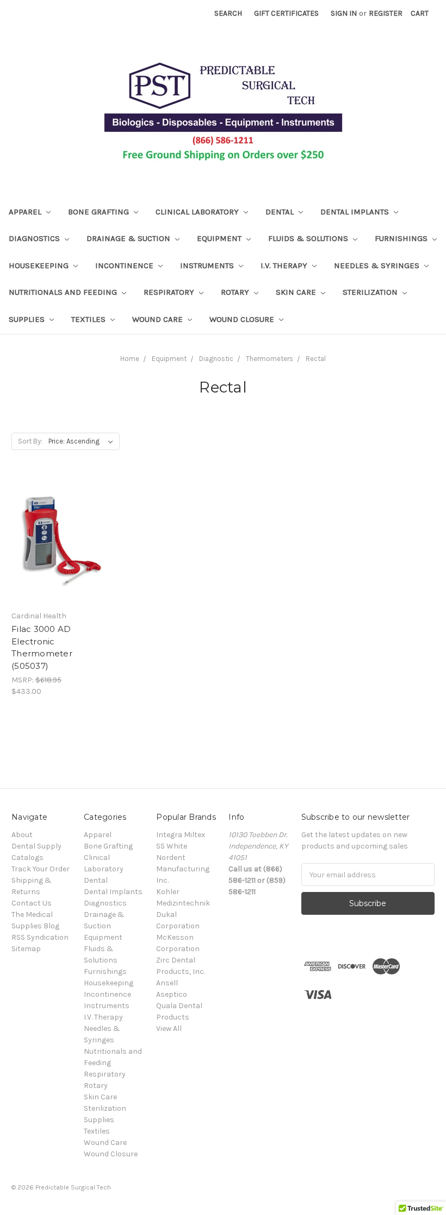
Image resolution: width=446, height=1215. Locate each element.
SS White (171, 846)
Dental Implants (355, 212)
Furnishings (402, 238)
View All (169, 1028)
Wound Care (158, 319)
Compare (57, 550)
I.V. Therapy (285, 265)
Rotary (236, 292)
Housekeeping (40, 265)
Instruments (208, 265)
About (22, 834)
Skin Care (297, 292)
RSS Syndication (40, 937)
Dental (280, 212)
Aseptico (171, 994)
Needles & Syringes (378, 265)
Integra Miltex (180, 834)
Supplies (28, 319)
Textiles (89, 319)
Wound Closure (242, 319)
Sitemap (26, 948)
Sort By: (30, 441)
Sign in (344, 13)
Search (228, 13)
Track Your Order (40, 869)
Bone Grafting (99, 212)
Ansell (167, 983)
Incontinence (125, 265)
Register (385, 13)
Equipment (220, 238)
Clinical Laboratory (198, 212)
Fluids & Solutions (309, 238)
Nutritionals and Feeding (64, 292)
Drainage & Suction (129, 238)
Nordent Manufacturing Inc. (182, 869)
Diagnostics (35, 238)
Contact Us (31, 903)
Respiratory (170, 292)
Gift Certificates (286, 13)
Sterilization (371, 292)
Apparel (26, 212)
